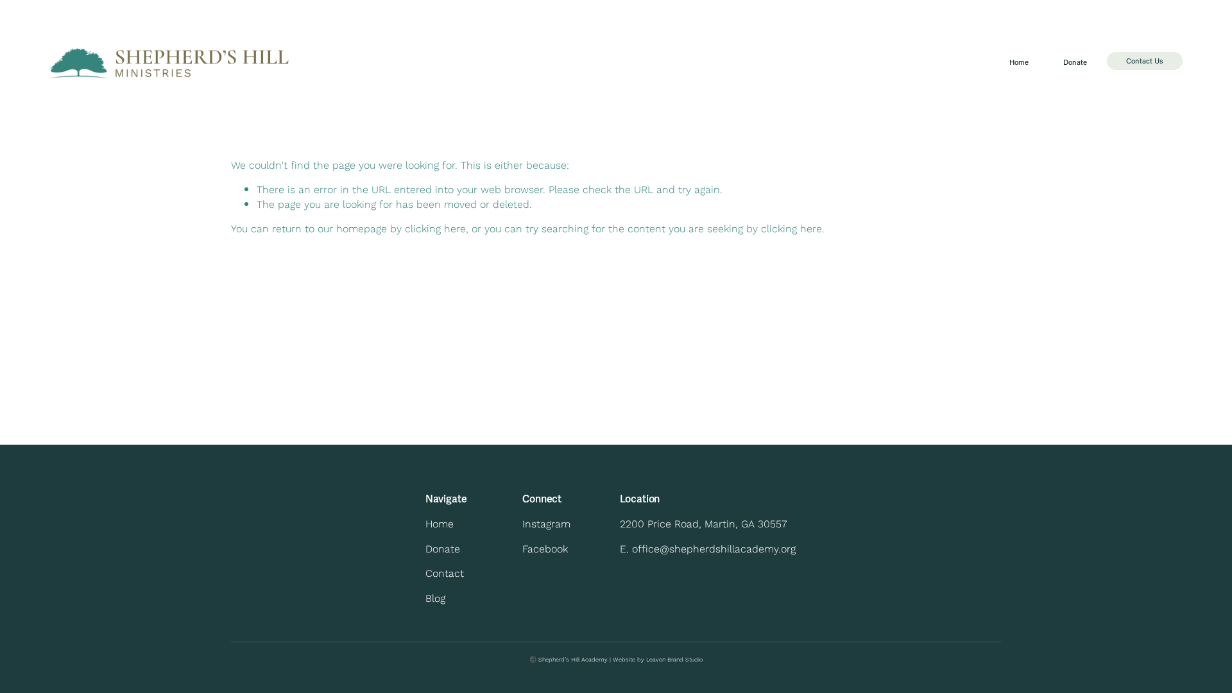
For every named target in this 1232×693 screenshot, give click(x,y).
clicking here (435, 228)
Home (1019, 61)
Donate (1075, 61)
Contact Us (1144, 60)
